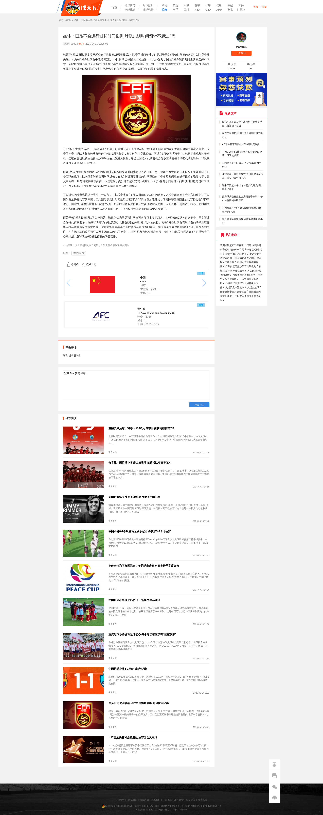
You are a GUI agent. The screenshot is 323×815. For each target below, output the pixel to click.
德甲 (219, 5)
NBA (197, 9)
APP (219, 9)
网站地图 (202, 799)
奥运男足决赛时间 (244, 258)
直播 (241, 5)
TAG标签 (190, 799)
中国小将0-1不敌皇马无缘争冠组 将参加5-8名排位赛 (140, 531)
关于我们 (121, 799)
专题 (175, 9)
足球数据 (148, 5)
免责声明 (144, 799)
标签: (66, 253)
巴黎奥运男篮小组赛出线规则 (240, 266)
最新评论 (71, 347)
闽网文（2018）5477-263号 (148, 806)
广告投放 (167, 799)
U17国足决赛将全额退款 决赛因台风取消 (133, 737)
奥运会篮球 (253, 287)
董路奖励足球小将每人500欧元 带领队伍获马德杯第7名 (141, 428)
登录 (255, 6)
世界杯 (241, 9)
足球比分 (130, 5)
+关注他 (241, 53)
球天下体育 (79, 8)
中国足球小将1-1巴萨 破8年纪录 (128, 668)
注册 (264, 6)
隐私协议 (132, 799)
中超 (230, 5)
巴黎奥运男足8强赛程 (243, 275)
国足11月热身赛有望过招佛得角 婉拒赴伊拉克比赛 (139, 703)
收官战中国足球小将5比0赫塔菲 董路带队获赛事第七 (140, 462)
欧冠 (164, 5)
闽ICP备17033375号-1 (211, 806)
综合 (164, 9)
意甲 (197, 5)
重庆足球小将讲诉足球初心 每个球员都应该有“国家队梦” (142, 634)
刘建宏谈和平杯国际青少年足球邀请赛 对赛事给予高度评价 (144, 565)
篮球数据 (148, 9)
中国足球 (78, 253)
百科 (186, 9)
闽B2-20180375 (192, 806)
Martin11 (241, 46)
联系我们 (155, 799)
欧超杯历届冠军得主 (236, 254)
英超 (175, 5)
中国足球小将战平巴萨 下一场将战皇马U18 (134, 600)
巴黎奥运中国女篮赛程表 (233, 291)
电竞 (230, 9)
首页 (114, 7)
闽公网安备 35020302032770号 (119, 806)
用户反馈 (179, 799)
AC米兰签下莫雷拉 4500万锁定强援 (241, 144)
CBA (208, 9)
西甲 (186, 5)
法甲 (208, 5)
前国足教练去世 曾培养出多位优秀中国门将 (134, 497)
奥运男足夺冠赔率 (234, 287)
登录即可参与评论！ (76, 373)
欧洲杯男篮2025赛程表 (232, 245)
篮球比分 (130, 9)
